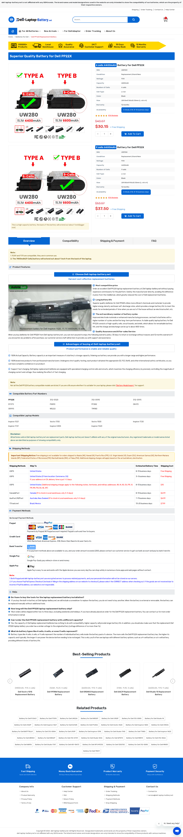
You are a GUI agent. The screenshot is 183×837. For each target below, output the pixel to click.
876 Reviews (113, 115)
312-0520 (54, 400)
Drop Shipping (111, 803)
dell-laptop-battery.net (59, 831)
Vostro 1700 (55, 422)
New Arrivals (50, 31)
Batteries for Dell (22, 37)
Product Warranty (28, 795)
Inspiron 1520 (97, 426)
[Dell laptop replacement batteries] (30, 19)
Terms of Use (26, 803)
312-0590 (96, 400)
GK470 (136, 404)
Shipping (135, 10)
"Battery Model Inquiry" (125, 385)
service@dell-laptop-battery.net (160, 795)
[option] (50, 95)
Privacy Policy (26, 799)
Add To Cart (134, 133)
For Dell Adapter (72, 31)
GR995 (11, 409)
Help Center (170, 10)
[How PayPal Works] (140, 810)
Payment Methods (113, 799)
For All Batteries (30, 31)
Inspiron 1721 (13, 426)
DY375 (11, 404)
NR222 (53, 409)
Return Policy (69, 799)
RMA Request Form (71, 803)
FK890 (52, 404)
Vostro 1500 (96, 422)
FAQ (65, 795)
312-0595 (137, 400)
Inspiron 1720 (138, 422)
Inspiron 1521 (13, 422)
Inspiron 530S (55, 426)
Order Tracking (146, 10)
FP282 (94, 404)
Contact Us (158, 10)
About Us (110, 31)
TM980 (94, 409)
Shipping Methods (113, 795)
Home (10, 37)
